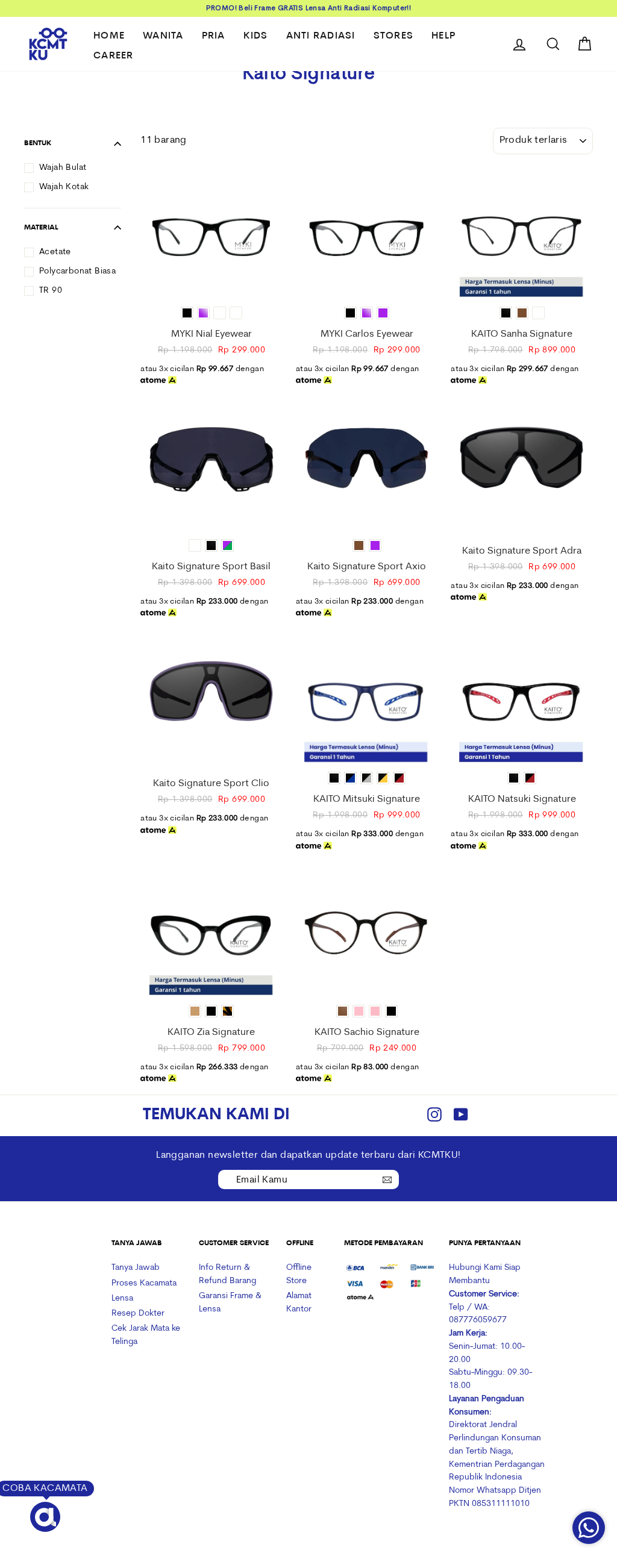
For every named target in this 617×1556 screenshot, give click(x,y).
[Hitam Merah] (399, 778)
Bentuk (37, 143)
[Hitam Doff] (506, 313)
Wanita (163, 36)
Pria (213, 36)
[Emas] (195, 1011)
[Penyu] (227, 1011)
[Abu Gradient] (538, 313)
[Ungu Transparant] (203, 313)
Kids (255, 36)
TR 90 (50, 290)
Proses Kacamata (144, 1283)
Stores (394, 36)
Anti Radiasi (320, 36)
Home (109, 36)
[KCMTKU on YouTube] (461, 1116)
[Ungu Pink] (359, 1011)
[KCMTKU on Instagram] (434, 1116)
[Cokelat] (522, 313)
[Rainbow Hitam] (195, 545)
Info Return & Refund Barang (227, 1274)
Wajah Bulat (62, 167)
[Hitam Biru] (350, 778)
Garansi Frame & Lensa (230, 1302)
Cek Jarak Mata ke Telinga (145, 1335)
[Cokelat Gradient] (219, 313)
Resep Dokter (137, 1313)
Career (113, 56)
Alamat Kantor (299, 1302)
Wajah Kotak (64, 187)
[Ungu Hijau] (227, 545)
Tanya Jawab (135, 1268)
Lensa (122, 1298)
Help (443, 36)
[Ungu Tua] (236, 313)
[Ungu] (383, 313)
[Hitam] (187, 313)
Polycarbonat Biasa (77, 271)
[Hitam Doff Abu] (366, 778)
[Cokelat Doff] (342, 1011)
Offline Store (299, 1274)
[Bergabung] (387, 1179)
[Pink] (375, 1011)
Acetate (55, 252)
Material (41, 227)
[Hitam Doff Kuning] (383, 778)
